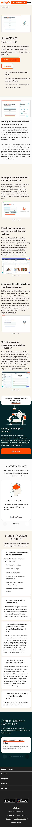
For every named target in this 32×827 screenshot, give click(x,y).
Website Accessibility (20, 819)
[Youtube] (13, 794)
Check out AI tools (16, 517)
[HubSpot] (5, 2)
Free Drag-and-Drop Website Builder (13, 741)
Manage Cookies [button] (16, 822)
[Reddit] (26, 794)
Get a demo (7, 66)
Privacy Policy (21, 815)
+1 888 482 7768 (16, 402)
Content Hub (5, 7)
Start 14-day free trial (20, 2)
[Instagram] (8, 794)
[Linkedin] (21, 794)
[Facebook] (4, 794)
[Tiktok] (30, 794)
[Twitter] (17, 794)
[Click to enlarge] (16, 108)
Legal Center (10, 815)
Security (8, 819)
